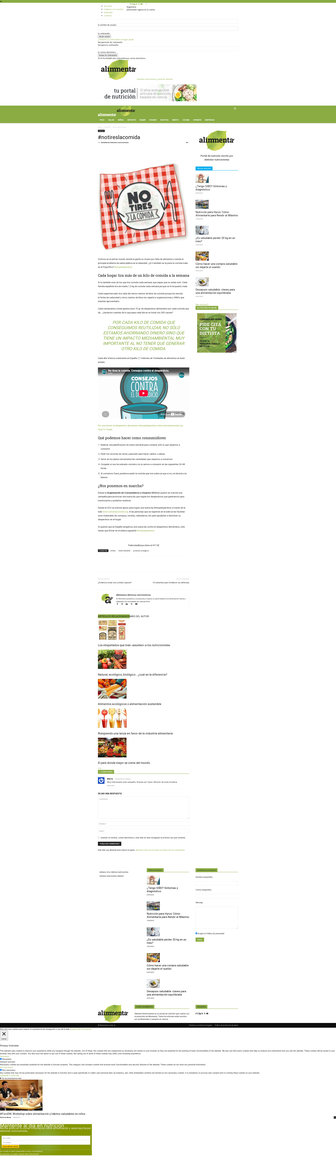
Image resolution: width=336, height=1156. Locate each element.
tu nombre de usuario (107, 25)
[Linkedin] (134, 4)
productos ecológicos (141, 551)
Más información (84, 1029)
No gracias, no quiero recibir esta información (19, 1154)
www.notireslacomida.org (115, 511)
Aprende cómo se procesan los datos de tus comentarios (160, 850)
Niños (121, 120)
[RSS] (137, 4)
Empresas (209, 120)
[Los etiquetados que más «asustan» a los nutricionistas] (143, 630)
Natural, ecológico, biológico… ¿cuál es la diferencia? (132, 674)
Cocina (186, 120)
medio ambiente (124, 551)
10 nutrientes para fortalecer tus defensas (171, 582)
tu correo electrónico (107, 52)
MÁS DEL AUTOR (139, 616)
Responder (110, 785)
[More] (197, 566)
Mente (175, 120)
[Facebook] (130, 4)
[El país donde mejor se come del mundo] (143, 747)
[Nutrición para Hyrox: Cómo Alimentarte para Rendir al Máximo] (217, 204)
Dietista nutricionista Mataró (111, 876)
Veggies (153, 120)
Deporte (131, 120)
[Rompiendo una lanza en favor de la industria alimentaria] (143, 718)
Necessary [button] (4, 1056)
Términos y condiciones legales (200, 1025)
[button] (235, 109)
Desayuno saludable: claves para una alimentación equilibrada (215, 291)
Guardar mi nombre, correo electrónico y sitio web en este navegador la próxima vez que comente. (143, 837)
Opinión (197, 120)
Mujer (143, 120)
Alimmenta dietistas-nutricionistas (115, 142)
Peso (102, 120)
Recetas (164, 120)
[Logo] (107, 115)
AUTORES (108, 6)
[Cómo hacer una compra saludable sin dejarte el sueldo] (217, 256)
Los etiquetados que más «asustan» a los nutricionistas (134, 645)
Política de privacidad (215, 933)
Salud (111, 120)
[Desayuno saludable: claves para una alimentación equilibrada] (217, 281)
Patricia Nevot (5, 1117)
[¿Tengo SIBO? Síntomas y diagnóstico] (217, 178)
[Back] (146, 4)
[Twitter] (139, 4)
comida (113, 551)
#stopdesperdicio (123, 267)
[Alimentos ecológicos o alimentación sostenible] (143, 689)
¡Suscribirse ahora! (11, 1146)
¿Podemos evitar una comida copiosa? (115, 582)
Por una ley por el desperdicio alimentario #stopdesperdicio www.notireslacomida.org (140, 425)
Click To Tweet (105, 429)
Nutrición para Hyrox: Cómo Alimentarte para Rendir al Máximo (217, 214)
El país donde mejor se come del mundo (124, 762)
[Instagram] (132, 4)
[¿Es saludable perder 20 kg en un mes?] (217, 230)
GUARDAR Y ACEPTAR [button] (9, 1075)
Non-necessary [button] (6, 1067)
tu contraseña (104, 33)
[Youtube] (141, 4)
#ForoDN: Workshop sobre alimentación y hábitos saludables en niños (42, 1113)
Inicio (100, 127)
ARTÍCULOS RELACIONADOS (114, 616)
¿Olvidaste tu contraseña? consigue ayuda (116, 39)
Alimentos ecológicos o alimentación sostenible (129, 704)
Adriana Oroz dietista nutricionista (113, 872)
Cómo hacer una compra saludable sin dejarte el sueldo (216, 265)
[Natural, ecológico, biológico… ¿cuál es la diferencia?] (143, 659)
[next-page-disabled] (101, 768)
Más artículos (201, 304)
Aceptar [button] (73, 1029)
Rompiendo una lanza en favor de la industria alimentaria (135, 733)
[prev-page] (99, 768)
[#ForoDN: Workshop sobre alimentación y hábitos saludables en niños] (168, 1095)
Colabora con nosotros (114, 9)
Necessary (6, 1059)
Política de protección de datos (226, 1025)
